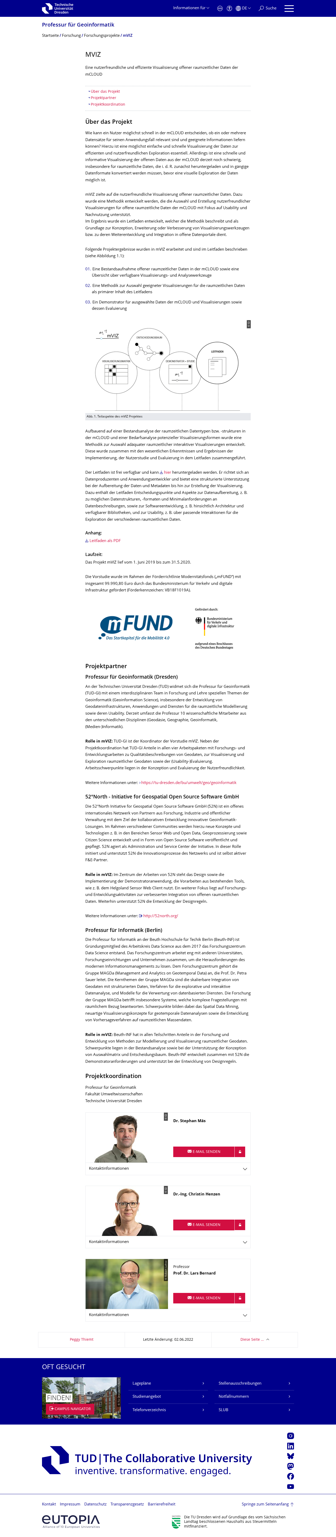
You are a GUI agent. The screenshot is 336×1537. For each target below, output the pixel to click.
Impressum (70, 1505)
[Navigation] (289, 8)
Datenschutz (95, 1505)
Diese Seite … (252, 1340)
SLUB (223, 1410)
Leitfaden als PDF (105, 541)
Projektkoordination (108, 104)
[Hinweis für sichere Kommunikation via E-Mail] (240, 1152)
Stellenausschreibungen (240, 1384)
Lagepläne (142, 1384)
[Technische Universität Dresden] (57, 8)
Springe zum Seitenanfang (265, 1505)
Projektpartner (103, 98)
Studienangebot (147, 1397)
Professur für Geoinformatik (78, 25)
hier (167, 473)
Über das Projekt (105, 92)
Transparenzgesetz (127, 1505)
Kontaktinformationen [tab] (109, 1169)
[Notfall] (220, 8)
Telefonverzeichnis (149, 1410)
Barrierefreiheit (161, 1505)
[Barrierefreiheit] (229, 8)
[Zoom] (168, 628)
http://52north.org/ (160, 916)
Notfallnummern (234, 1397)
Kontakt (49, 1505)
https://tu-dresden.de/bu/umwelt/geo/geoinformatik (189, 783)
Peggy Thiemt (81, 1340)
